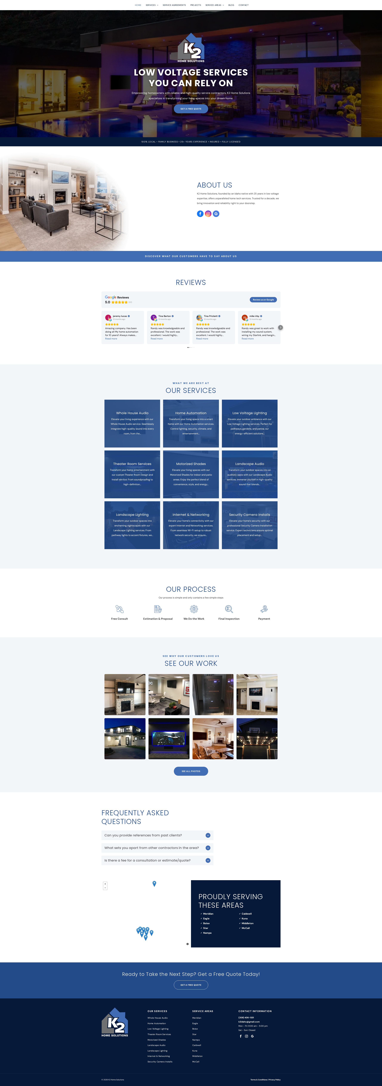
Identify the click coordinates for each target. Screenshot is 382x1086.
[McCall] (154, 884)
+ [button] (105, 884)
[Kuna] (146, 938)
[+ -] (146, 913)
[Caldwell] (138, 931)
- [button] (105, 888)
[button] (101, 327)
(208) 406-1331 (246, 1017)
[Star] (143, 930)
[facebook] (200, 214)
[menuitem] (138, 5)
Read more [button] (111, 338)
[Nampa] (142, 934)
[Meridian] (146, 933)
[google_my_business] (216, 214)
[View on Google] (108, 318)
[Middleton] (140, 930)
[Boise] (151, 933)
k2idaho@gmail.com (249, 1021)
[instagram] (208, 214)
